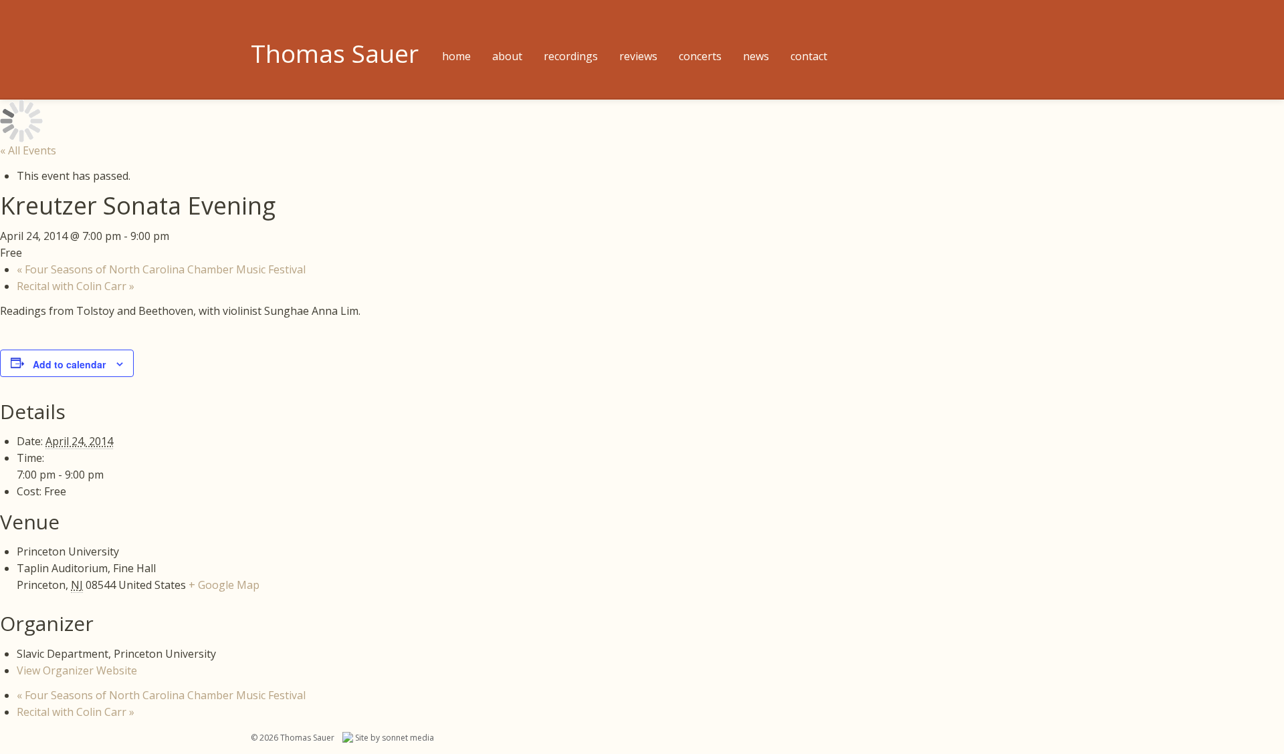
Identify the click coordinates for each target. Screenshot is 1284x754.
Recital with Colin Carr (75, 286)
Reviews (638, 56)
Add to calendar (69, 364)
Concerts (700, 56)
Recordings (571, 56)
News (756, 56)
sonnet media (408, 737)
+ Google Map (224, 585)
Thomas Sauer (335, 53)
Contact (808, 56)
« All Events (28, 150)
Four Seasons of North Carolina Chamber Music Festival (161, 269)
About (507, 56)
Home (456, 56)
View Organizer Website (77, 670)
